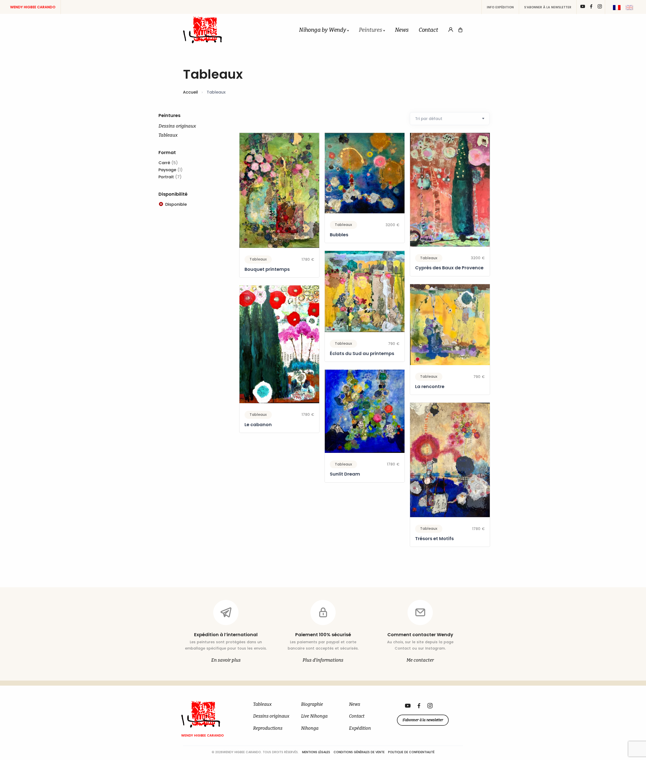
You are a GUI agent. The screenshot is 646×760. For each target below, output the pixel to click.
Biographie (312, 704)
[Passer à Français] (616, 8)
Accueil (190, 92)
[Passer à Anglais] (629, 8)
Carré (164, 163)
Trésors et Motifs (434, 538)
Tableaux (168, 135)
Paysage (167, 170)
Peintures (370, 29)
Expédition (360, 728)
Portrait (166, 177)
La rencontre (429, 386)
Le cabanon (258, 424)
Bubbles (339, 234)
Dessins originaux (177, 126)
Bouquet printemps (267, 269)
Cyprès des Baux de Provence (449, 268)
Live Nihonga (314, 716)
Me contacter (420, 660)
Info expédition (500, 7)
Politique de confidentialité (411, 752)
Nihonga (309, 728)
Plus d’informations (323, 660)
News (402, 29)
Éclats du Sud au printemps (362, 353)
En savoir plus (226, 660)
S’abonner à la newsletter (547, 7)
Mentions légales (316, 752)
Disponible (176, 204)
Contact (428, 29)
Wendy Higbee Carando (33, 7)
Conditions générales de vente (360, 752)
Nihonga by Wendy (322, 29)
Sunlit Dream (345, 474)
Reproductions (267, 728)
